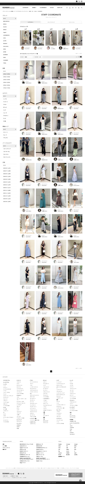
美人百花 (68, 454)
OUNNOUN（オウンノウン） (25, 460)
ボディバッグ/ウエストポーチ (61, 387)
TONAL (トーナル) (39, 456)
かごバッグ (59, 396)
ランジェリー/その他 (73, 405)
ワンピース (5, 101)
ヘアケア (58, 411)
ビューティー (59, 409)
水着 (44, 412)
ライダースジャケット (34, 390)
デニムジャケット (33, 388)
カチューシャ (45, 403)
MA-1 (31, 393)
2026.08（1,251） (7, 168)
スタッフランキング (51, 22)
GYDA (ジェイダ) (23, 449)
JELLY (59, 447)
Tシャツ (4, 394)
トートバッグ (59, 381)
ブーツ (71, 381)
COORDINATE (43, 7)
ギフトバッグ (45, 420)
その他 (4, 121)
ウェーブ (5, 135)
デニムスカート (46, 383)
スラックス (45, 393)
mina (75, 449)
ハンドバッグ (59, 389)
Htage (18, 428)
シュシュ (44, 408)
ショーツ (71, 403)
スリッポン (72, 391)
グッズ (4, 118)
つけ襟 (18, 414)
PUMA (71, 429)
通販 (3, 444)
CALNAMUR (5, 60)
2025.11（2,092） (7, 193)
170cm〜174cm (6, 87)
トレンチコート (33, 405)
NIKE (71, 430)
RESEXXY (5, 43)
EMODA (4, 29)
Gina (75, 447)
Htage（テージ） (23, 462)
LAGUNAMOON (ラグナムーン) (41, 447)
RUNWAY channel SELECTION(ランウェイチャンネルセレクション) (26, 459)
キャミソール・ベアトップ (8, 395)
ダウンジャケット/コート (34, 395)
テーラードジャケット (34, 381)
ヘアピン (44, 406)
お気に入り (75, 7)
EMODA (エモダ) (39, 445)
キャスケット (59, 406)
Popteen (60, 444)
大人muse (68, 444)
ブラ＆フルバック (73, 402)
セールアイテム (6, 382)
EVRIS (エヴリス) (23, 452)
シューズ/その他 (73, 398)
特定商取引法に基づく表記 (17, 477)
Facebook (77, 1)
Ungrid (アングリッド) (24, 447)
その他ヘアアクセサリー (47, 410)
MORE (75, 445)
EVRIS (4, 49)
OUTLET (52, 7)
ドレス (18, 383)
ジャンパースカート (20, 390)
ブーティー (72, 386)
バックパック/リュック (61, 383)
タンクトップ (5, 397)
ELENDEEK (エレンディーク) (25, 454)
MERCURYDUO (6, 21)
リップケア (59, 414)
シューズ (5, 112)
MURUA (4, 24)
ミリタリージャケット (34, 391)
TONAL (4, 63)
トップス (5, 98)
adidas (71, 425)
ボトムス (5, 107)
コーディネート (30, 22)
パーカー (5, 390)
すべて (4, 18)
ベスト (31, 385)
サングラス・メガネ (20, 401)
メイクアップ (59, 418)
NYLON (59, 454)
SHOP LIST (59, 7)
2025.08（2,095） (7, 201)
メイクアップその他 (60, 423)
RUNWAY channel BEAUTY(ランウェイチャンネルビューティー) (42, 459)
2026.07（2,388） (7, 170)
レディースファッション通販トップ (9, 11)
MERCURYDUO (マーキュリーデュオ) (26, 444)
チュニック (5, 399)
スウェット (5, 400)
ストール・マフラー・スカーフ (21, 399)
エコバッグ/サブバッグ (61, 394)
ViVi (67, 445)
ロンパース (19, 386)
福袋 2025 (4, 449)
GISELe (67, 449)
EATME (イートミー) (39, 452)
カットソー (5, 387)
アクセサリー (5, 115)
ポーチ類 (5, 409)
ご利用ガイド (67, 7)
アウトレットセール (6, 447)
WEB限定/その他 (73, 421)
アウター (5, 104)
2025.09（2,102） (7, 198)
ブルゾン (31, 383)
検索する (81, 7)
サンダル (71, 383)
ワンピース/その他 (20, 393)
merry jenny (5, 46)
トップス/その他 (6, 405)
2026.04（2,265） (7, 179)
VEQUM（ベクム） (39, 460)
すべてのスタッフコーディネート (22, 11)
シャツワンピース (20, 388)
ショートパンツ (46, 386)
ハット (58, 403)
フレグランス (59, 413)
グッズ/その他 (6, 421)
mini (59, 449)
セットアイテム (72, 415)
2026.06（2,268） (7, 173)
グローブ (18, 406)
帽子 (57, 399)
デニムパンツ (45, 395)
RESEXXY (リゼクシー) (24, 451)
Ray (59, 451)
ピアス (18, 408)
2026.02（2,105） (7, 184)
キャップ (58, 401)
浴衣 (70, 412)
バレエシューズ (72, 393)
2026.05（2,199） (7, 176)
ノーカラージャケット (34, 386)
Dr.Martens (72, 432)
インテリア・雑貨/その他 (34, 420)
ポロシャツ (5, 404)
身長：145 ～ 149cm (33, 11)
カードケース (5, 420)
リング (18, 409)
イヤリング (19, 413)
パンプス (71, 385)
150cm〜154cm (6, 76)
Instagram (81, 1)
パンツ (44, 385)
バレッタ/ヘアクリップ (47, 405)
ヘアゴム (44, 400)
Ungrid (4, 32)
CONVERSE (72, 427)
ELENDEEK (5, 54)
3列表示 (78, 56)
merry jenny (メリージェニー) (41, 451)
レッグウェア (19, 404)
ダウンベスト (32, 396)
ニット (4, 385)
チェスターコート (33, 406)
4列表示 (81, 56)
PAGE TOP (80, 480)
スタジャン (32, 413)
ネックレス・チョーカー (21, 403)
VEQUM (18, 426)
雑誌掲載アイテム (61, 456)
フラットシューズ (73, 388)
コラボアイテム (33, 422)
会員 (70, 7)
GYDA (4, 38)
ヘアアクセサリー (46, 398)
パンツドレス (19, 391)
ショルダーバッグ (60, 397)
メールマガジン (73, 7)
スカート (44, 381)
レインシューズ (72, 396)
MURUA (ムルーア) (39, 444)
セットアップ (19, 419)
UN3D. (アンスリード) (40, 454)
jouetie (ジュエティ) (39, 449)
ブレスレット (19, 411)
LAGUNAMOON (6, 35)
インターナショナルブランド (74, 423)
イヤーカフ (19, 416)
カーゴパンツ (45, 388)
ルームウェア (72, 407)
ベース (58, 421)
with (67, 447)
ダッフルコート (33, 398)
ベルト (18, 397)
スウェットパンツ (46, 391)
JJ (74, 451)
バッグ (4, 110)
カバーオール (32, 414)
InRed (59, 445)
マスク (4, 415)
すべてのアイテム (6, 380)
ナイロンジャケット (33, 410)
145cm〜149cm (6, 74)
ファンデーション (60, 420)
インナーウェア (6, 402)
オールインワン (19, 385)
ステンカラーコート (33, 403)
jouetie (4, 40)
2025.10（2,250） (7, 195)
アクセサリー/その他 (20, 418)
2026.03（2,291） (7, 182)
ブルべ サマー (6, 154)
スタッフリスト (72, 22)
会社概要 (24, 477)
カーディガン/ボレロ (7, 389)
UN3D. (4, 57)
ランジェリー (72, 400)
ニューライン (19, 423)
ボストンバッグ (59, 385)
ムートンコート (33, 408)
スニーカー (72, 390)
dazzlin (5, 26)
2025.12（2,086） (7, 190)
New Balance (72, 434)
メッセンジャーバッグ (60, 393)
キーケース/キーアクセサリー (8, 418)
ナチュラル (5, 137)
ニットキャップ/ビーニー (61, 404)
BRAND (34, 7)
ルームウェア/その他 (73, 410)
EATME (4, 51)
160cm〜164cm (6, 82)
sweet (75, 452)
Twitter (79, 1)
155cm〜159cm (6, 79)
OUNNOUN (19, 425)
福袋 (44, 417)
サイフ (4, 414)
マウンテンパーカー (33, 411)
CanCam (60, 452)
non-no (67, 451)
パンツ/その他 (45, 396)
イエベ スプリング (7, 148)
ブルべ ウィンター (7, 157)
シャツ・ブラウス (6, 392)
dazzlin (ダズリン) (23, 445)
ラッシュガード (46, 415)
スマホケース (5, 410)
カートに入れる (78, 7)
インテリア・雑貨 (33, 418)
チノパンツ (45, 390)
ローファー (72, 395)
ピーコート (32, 401)
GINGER (67, 452)
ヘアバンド (45, 402)
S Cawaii (75, 444)
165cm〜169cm (6, 85)
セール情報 (5, 445)
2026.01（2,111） (7, 187)
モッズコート (32, 400)
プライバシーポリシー (7, 477)
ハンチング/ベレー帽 (60, 408)
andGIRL (75, 454)
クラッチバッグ (59, 391)
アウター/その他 (33, 416)
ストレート (5, 132)
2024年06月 (40, 11)
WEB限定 (71, 419)
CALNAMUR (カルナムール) (24, 456)
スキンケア (59, 416)
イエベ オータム (6, 151)
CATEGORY (25, 7)
